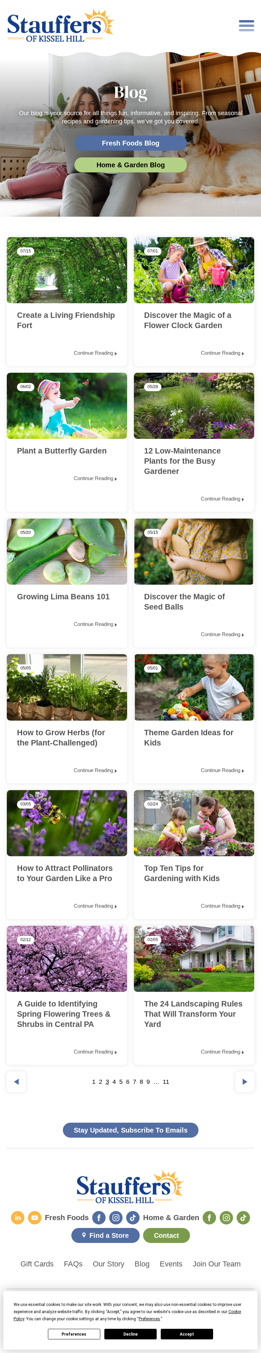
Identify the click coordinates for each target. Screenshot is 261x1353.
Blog (142, 1264)
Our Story (108, 1264)
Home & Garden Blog (131, 165)
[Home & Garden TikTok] (243, 1218)
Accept (187, 1334)
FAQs (73, 1264)
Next (245, 1082)
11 (166, 1081)
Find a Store (109, 1235)
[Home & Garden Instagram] (226, 1218)
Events (171, 1264)
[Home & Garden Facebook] (209, 1218)
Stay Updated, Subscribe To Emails (131, 1130)
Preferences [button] (149, 1319)
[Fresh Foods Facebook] (99, 1218)
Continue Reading (93, 353)
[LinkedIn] (17, 1218)
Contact (166, 1235)
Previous (16, 1082)
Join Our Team (217, 1264)
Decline (130, 1334)
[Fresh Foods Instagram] (116, 1218)
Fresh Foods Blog (130, 143)
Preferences (74, 1334)
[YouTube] (34, 1218)
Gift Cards (37, 1264)
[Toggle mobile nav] (246, 25)
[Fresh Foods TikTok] (133, 1218)
